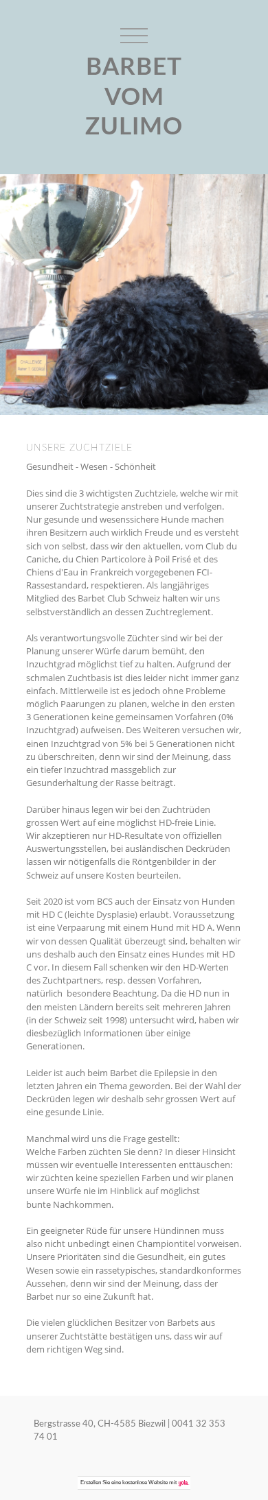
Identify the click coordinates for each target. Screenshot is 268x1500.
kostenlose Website (145, 1482)
